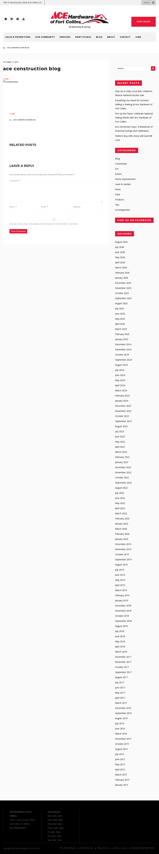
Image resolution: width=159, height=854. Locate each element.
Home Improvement (125, 179)
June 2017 (120, 687)
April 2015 (120, 769)
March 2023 (121, 451)
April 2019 (120, 585)
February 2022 (122, 518)
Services (65, 37)
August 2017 (121, 677)
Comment (14, 180)
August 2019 (121, 564)
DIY (117, 168)
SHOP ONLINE (143, 21)
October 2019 (122, 554)
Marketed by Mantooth (143, 848)
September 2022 (123, 482)
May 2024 (120, 380)
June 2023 (120, 436)
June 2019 (120, 574)
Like (7, 79)
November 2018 (123, 610)
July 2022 (119, 492)
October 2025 (122, 293)
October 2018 (122, 615)
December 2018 (123, 605)
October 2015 (122, 743)
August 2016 (121, 718)
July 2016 (119, 723)
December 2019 (123, 544)
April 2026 (120, 262)
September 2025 (123, 298)
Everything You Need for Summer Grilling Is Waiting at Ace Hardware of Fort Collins (133, 104)
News (118, 189)
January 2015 (121, 784)
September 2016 (123, 713)
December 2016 (123, 708)
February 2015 (122, 779)
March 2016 (121, 733)
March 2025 (121, 329)
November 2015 (123, 738)
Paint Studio (83, 37)
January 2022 (121, 523)
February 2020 (122, 533)
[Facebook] (5, 19)
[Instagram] (11, 19)
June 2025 (120, 313)
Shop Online (104, 848)
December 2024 (123, 344)
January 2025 (121, 339)
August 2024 (121, 364)
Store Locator (120, 848)
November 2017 (123, 661)
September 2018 (123, 620)
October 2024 (122, 354)
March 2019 (121, 590)
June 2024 (120, 375)
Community (121, 163)
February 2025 (122, 334)
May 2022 (120, 503)
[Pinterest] (17, 19)
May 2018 (120, 641)
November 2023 (123, 410)
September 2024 (123, 359)
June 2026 (120, 252)
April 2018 (120, 646)
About (111, 37)
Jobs (138, 37)
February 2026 (122, 272)
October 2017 (122, 667)
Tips (117, 204)
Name (13, 207)
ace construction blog (32, 69)
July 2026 (119, 247)
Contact (125, 37)
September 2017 (123, 672)
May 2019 (120, 579)
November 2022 (123, 472)
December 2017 (123, 656)
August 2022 (121, 487)
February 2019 (122, 595)
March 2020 (121, 528)
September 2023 (123, 421)
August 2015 (121, 749)
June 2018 (120, 636)
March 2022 (121, 513)
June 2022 (120, 498)
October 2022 (122, 477)
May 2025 (120, 318)
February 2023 (122, 457)
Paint (117, 194)
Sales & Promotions (17, 37)
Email (44, 207)
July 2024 (119, 369)
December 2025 (123, 282)
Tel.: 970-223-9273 (18, 828)
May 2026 (120, 257)
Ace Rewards (86, 848)
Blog (99, 37)
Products (119, 199)
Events (118, 173)
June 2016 (120, 728)
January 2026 (121, 277)
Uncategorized (122, 209)
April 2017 (120, 697)
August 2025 (121, 303)
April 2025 (120, 323)
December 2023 (123, 405)
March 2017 (121, 702)
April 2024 (120, 385)
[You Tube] (23, 19)
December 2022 (123, 467)
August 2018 (121, 626)
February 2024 (122, 395)
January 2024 (121, 400)
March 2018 (121, 651)
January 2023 (121, 462)
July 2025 (119, 308)
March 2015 (121, 774)
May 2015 (120, 764)
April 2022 (120, 508)
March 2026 (121, 267)
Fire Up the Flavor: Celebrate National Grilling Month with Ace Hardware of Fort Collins (134, 117)
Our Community (45, 37)
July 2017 (119, 682)
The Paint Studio (68, 848)
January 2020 (121, 539)
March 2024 (121, 390)
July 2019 (119, 569)
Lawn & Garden (123, 184)
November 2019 (123, 549)
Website (76, 207)
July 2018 (119, 631)
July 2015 (119, 754)
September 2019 (123, 559)
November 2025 (123, 288)
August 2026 (121, 241)
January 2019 (121, 600)
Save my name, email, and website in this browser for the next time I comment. (43, 224)
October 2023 (122, 416)
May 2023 (120, 441)
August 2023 (121, 426)
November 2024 (123, 349)
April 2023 (120, 446)
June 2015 (120, 759)
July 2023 (119, 431)
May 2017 (120, 692)
